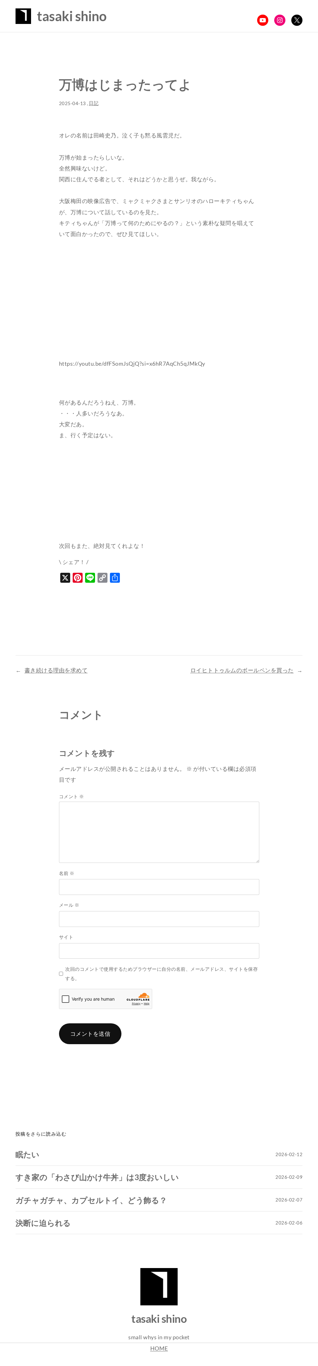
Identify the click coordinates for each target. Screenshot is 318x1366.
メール (69, 905)
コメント (71, 796)
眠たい (27, 1154)
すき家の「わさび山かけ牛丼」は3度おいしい (97, 1177)
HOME (159, 1348)
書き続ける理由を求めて (56, 670)
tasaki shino (71, 16)
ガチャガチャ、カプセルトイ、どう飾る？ (91, 1200)
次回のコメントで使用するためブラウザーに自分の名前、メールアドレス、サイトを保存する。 (161, 973)
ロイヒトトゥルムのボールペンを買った (242, 670)
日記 (93, 103)
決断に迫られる (43, 1222)
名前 (67, 873)
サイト (66, 937)
